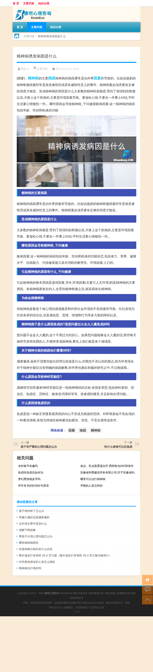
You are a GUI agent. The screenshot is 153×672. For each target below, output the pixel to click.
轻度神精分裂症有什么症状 (35, 549)
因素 (97, 78)
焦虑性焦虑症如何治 (30, 472)
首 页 (16, 3)
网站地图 (110, 593)
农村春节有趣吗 (28, 466)
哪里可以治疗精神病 (92, 479)
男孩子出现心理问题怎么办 (35, 536)
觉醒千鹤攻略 (27, 530)
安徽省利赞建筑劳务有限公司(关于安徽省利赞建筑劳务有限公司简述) (109, 472)
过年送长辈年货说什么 (33, 523)
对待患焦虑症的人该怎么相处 (37, 562)
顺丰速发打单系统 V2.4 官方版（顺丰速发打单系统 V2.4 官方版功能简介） (65, 555)
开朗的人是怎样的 (91, 485)
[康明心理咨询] (34, 8)
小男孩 (76, 611)
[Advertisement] (76, 644)
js (28, 68)
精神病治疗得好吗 (30, 568)
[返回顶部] (146, 599)
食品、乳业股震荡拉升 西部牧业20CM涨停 (106, 466)
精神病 (33, 78)
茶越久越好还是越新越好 (34, 517)
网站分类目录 (80, 593)
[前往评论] (146, 589)
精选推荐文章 (96, 593)
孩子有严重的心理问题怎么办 (39, 446)
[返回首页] (146, 579)
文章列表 (28, 3)
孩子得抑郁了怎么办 (31, 511)
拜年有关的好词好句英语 (33, 485)
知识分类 (43, 3)
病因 (51, 78)
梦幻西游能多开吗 (29, 479)
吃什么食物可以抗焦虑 (118, 446)
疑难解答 (121, 593)
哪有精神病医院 (28, 542)
